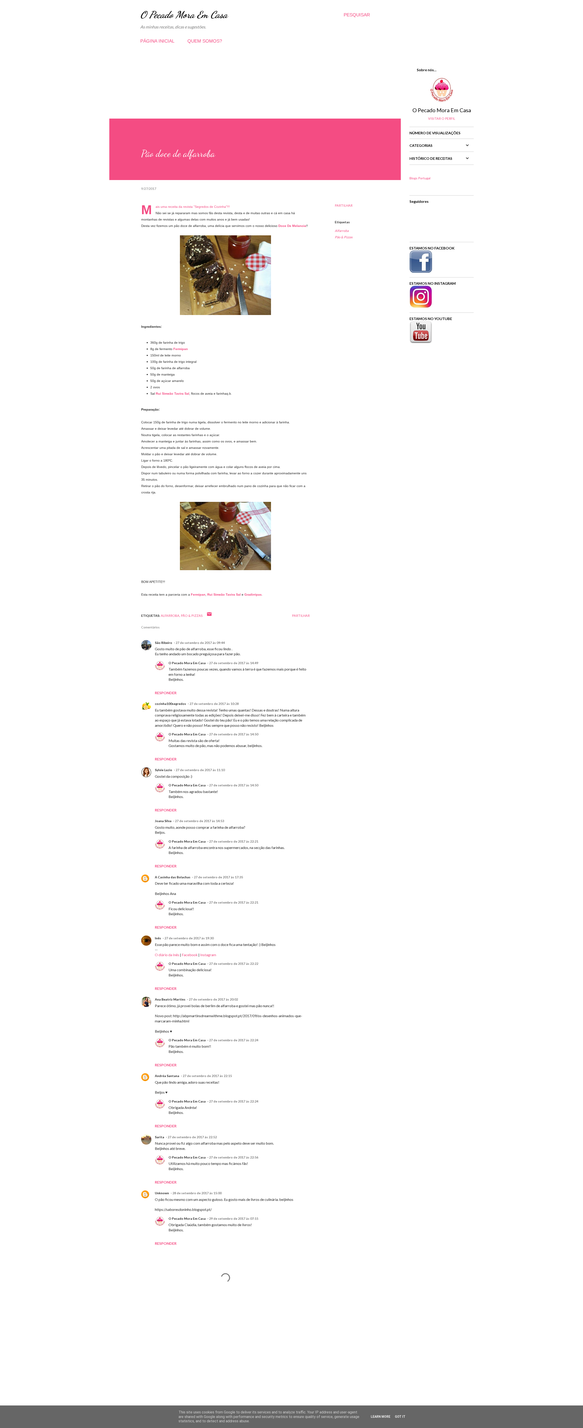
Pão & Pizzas (344, 237)
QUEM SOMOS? (204, 40)
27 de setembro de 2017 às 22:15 (207, 1076)
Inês (158, 938)
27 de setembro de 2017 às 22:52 (192, 1137)
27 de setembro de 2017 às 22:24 (233, 1040)
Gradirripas (253, 594)
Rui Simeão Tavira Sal (172, 393)
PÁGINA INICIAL (157, 40)
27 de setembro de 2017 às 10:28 (214, 704)
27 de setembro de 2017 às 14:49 (233, 663)
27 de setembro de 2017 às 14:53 (199, 821)
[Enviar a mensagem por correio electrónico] (209, 615)
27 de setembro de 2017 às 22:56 (233, 1157)
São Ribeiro (163, 643)
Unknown (162, 1193)
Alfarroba (342, 231)
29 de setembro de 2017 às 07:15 (233, 1218)
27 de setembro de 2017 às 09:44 (200, 643)
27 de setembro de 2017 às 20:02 (213, 999)
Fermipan (180, 349)
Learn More (380, 1416)
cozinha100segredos (170, 704)
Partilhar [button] (344, 205)
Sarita (159, 1137)
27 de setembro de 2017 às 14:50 (233, 734)
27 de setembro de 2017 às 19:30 (189, 938)
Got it (400, 1416)
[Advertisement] (255, 87)
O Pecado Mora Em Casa (184, 14)
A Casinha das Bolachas (172, 877)
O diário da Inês (167, 955)
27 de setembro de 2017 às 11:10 (200, 770)
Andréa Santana (167, 1076)
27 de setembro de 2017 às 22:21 (233, 841)
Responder (165, 693)
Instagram (208, 955)
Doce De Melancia (292, 226)
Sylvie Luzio (163, 770)
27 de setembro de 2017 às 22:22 (233, 964)
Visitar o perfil (441, 118)
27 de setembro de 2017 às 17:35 (218, 877)
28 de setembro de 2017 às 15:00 (197, 1193)
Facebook (190, 955)
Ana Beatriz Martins (170, 999)
